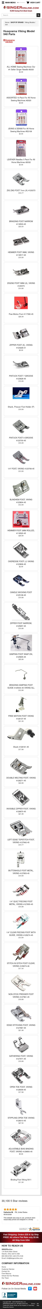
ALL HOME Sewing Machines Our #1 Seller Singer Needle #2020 (21, 68)
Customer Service (8, 1269)
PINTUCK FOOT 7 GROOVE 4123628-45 (21, 377)
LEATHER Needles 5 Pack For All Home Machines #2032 (21, 160)
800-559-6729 (7, 1256)
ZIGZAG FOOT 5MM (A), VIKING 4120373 (21, 284)
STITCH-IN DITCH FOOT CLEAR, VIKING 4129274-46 (21, 964)
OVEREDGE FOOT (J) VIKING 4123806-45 (21, 562)
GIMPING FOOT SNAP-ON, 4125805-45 (21, 655)
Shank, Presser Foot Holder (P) (21, 406)
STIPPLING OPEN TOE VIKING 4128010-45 (21, 1119)
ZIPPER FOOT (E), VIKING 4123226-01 (21, 346)
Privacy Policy (33, 1304)
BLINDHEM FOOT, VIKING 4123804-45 (21, 500)
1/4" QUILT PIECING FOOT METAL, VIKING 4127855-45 (21, 902)
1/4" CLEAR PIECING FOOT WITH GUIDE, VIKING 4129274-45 (21, 933)
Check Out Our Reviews (10, 1276)
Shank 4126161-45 (21, 746)
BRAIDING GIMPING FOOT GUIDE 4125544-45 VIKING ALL (21, 686)
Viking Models (30, 22)
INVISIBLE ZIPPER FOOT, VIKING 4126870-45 (21, 810)
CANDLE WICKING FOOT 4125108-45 (21, 593)
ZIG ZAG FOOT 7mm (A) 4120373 (21, 190)
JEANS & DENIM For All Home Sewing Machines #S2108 (21, 129)
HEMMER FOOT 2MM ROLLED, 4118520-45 (21, 531)
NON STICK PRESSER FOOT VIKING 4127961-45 (21, 995)
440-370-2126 (18, 1256)
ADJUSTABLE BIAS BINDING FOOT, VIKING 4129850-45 (21, 1150)
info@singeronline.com (14, 1258)
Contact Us (6, 1271)
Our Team (5, 1278)
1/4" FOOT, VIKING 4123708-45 (21, 468)
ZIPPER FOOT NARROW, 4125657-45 (21, 624)
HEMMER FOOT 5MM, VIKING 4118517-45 (21, 253)
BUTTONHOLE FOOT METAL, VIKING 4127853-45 (21, 871)
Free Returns (6, 1273)
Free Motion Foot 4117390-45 (21, 314)
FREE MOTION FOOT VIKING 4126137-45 (21, 717)
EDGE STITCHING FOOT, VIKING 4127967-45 (21, 1026)
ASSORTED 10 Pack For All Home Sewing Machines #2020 (21, 99)
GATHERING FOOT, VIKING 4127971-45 (21, 1057)
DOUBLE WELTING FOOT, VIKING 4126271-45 (21, 779)
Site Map (38, 1304)
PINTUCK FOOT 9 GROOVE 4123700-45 (21, 439)
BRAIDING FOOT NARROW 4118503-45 (21, 222)
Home (7, 22)
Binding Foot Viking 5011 (21, 1179)
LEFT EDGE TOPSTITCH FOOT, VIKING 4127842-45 (21, 841)
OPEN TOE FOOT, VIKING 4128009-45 (21, 1088)
